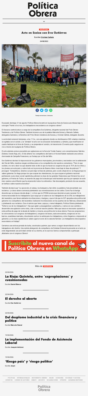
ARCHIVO (41, 380)
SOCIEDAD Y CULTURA (72, 378)
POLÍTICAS (44, 29)
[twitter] (41, 111)
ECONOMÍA (59, 378)
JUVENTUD (9, 380)
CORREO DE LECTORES (22, 380)
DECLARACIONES (52, 380)
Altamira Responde (75, 380)
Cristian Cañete (47, 37)
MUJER (51, 378)
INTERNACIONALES (23, 378)
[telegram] (46, 111)
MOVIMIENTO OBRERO (39, 378)
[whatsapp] (50, 111)
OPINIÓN (63, 380)
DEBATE (33, 380)
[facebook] (37, 111)
